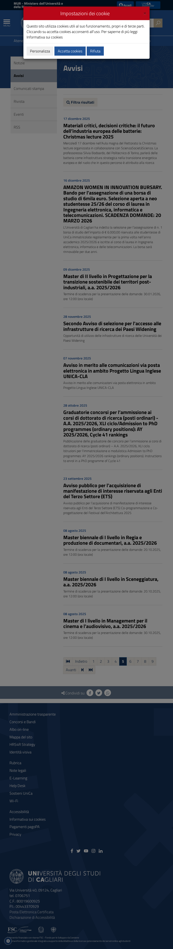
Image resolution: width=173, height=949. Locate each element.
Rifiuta (95, 51)
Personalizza (40, 51)
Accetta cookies (70, 51)
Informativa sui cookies (45, 37)
